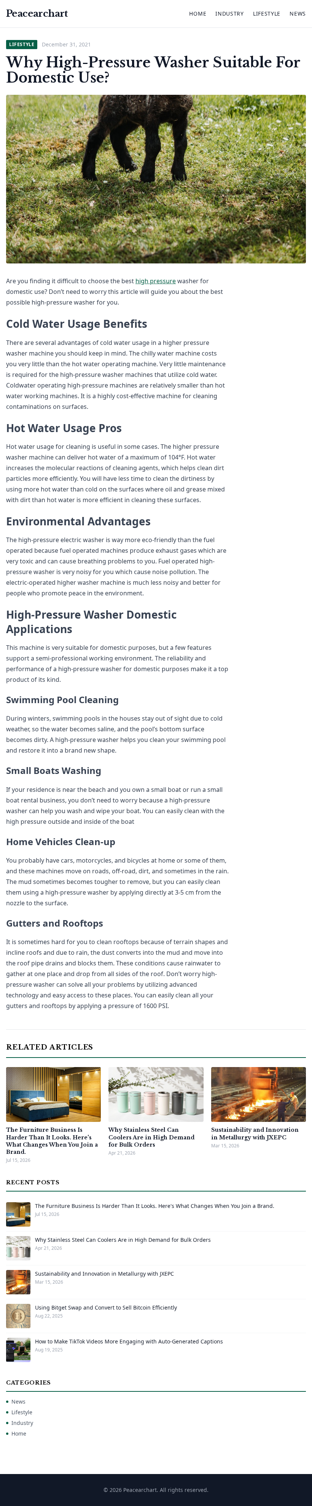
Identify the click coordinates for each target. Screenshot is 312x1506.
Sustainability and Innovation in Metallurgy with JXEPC (255, 1133)
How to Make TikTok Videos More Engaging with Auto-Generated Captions (129, 1341)
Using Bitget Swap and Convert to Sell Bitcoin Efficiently (106, 1307)
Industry (229, 13)
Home (197, 13)
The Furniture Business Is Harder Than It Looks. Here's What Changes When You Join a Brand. (52, 1140)
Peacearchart (37, 13)
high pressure (155, 281)
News (298, 13)
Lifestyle (266, 13)
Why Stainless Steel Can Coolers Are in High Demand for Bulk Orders (151, 1137)
